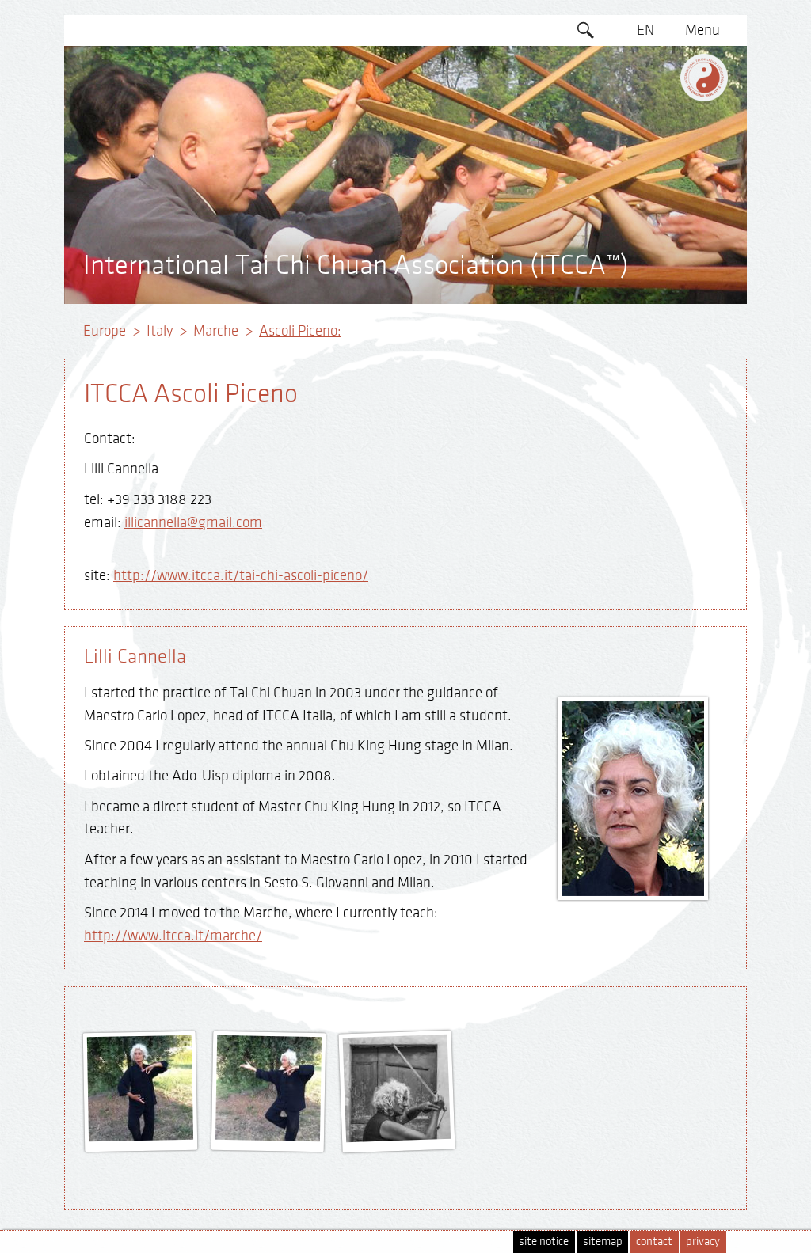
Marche (215, 331)
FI (646, 152)
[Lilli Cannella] (141, 1136)
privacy (703, 1241)
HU (645, 243)
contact (654, 1241)
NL (646, 213)
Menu (702, 30)
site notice (544, 1241)
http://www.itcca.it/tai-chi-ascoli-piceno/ (240, 575)
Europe (104, 331)
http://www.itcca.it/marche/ (173, 936)
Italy (160, 331)
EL (645, 91)
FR (645, 121)
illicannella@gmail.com (193, 522)
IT (646, 182)
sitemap (603, 1241)
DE (646, 61)
